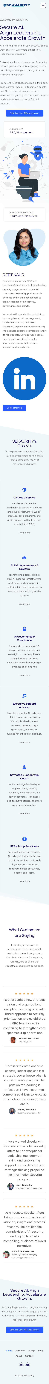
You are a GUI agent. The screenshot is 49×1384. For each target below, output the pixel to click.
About (19, 1356)
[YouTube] (27, 1365)
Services (20, 1350)
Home (9, 1350)
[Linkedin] (21, 1365)
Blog (40, 1350)
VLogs (31, 1350)
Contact (29, 1356)
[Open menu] (43, 5)
